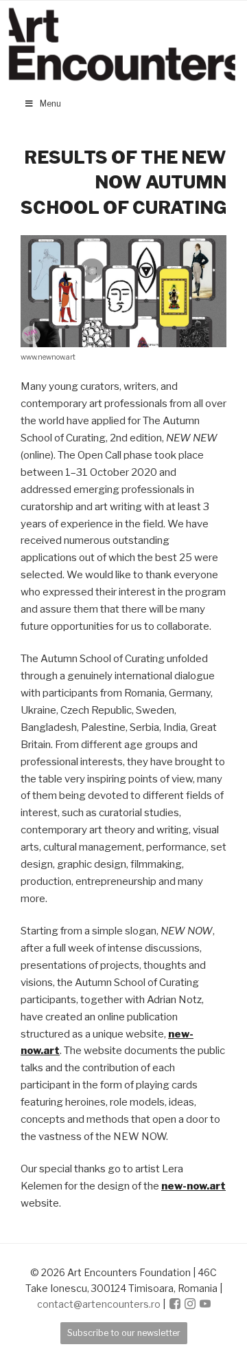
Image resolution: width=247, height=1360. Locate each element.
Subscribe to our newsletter (123, 1333)
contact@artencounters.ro (99, 1304)
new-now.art (193, 1186)
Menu (50, 103)
